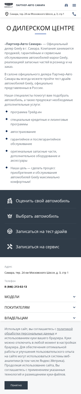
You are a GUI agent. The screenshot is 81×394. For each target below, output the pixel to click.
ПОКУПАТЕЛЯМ (17, 307)
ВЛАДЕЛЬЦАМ (16, 318)
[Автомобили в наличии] (66, 5)
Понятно (16, 385)
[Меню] (74, 5)
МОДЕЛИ (12, 296)
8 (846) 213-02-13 (16, 286)
